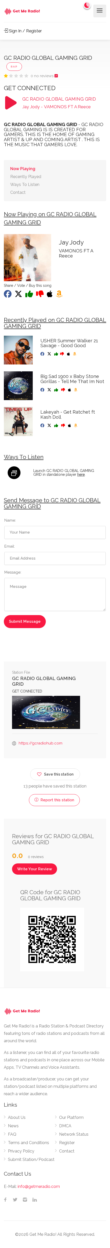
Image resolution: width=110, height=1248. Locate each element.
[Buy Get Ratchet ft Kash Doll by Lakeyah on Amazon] (76, 425)
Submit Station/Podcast (31, 1159)
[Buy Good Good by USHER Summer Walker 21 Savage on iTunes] (69, 354)
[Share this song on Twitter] (19, 295)
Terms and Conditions (28, 1142)
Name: (10, 520)
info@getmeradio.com (39, 1186)
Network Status (74, 1134)
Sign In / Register (25, 31)
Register (67, 1142)
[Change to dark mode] (87, 5)
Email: (9, 546)
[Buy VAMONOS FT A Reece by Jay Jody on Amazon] (59, 295)
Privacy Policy (21, 1151)
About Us (17, 1117)
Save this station (58, 774)
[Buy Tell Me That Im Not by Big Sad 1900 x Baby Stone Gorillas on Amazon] (76, 390)
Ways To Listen (24, 184)
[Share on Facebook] (8, 295)
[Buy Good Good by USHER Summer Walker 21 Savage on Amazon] (75, 354)
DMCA (65, 1125)
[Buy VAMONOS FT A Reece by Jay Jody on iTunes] (50, 295)
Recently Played (25, 176)
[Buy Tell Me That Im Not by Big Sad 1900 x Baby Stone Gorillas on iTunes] (70, 390)
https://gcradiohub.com (40, 743)
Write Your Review (34, 869)
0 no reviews (42, 76)
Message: (12, 572)
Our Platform (71, 1117)
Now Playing (22, 168)
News (13, 1125)
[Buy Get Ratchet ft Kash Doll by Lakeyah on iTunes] (70, 425)
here (81, 474)
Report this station (56, 800)
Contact (18, 192)
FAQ (12, 1134)
